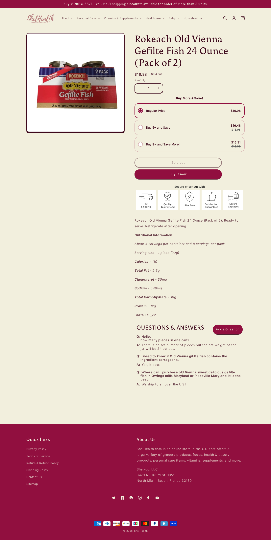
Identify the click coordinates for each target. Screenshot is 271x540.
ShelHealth (141, 530)
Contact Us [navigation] (34, 477)
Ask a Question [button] (228, 329)
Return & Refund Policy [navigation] (42, 463)
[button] (67, 18)
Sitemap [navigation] (32, 484)
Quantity (140, 80)
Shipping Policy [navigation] (37, 470)
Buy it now (178, 174)
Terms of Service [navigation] (38, 456)
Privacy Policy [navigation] (36, 449)
